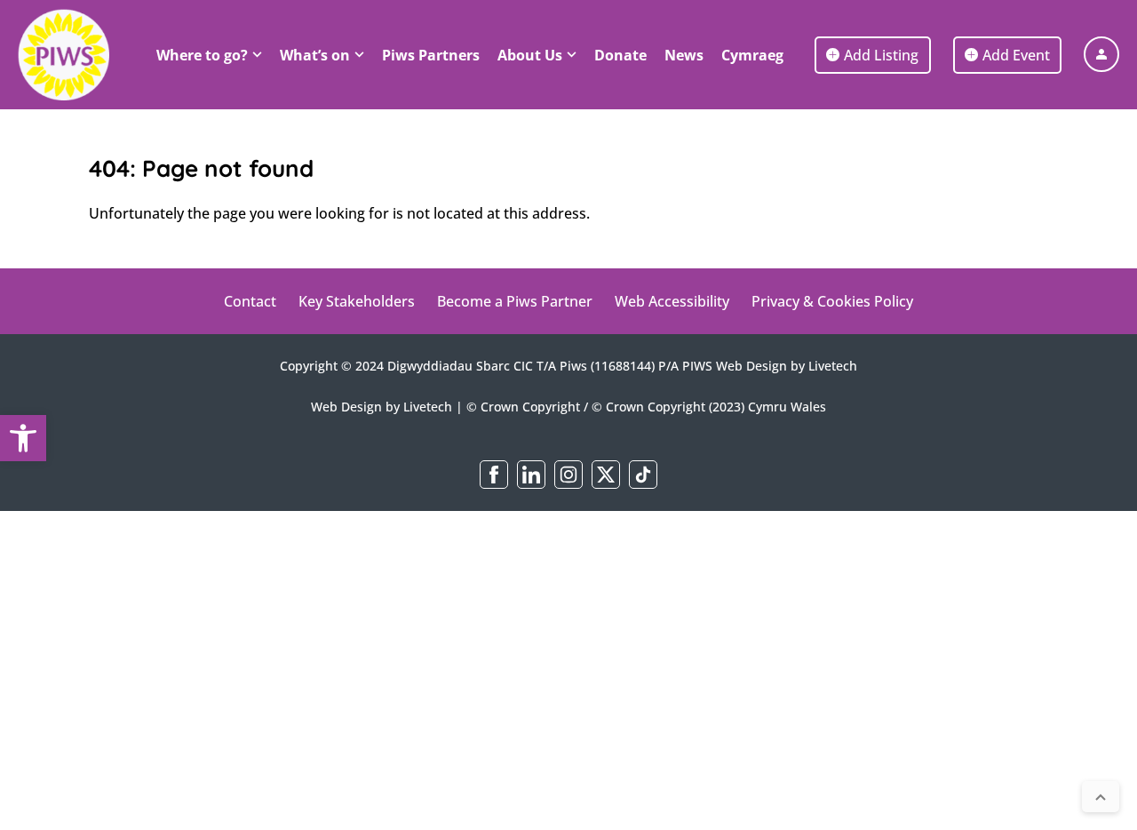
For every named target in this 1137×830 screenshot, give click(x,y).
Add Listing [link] (881, 55)
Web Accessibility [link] (672, 301)
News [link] (684, 55)
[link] (23, 438)
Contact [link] (250, 301)
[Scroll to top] (1100, 796)
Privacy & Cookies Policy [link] (832, 301)
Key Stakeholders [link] (356, 301)
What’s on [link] (315, 55)
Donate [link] (620, 55)
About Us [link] (529, 55)
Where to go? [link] (202, 55)
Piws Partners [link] (431, 55)
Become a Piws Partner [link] (514, 301)
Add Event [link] (1016, 55)
